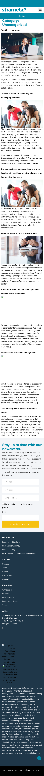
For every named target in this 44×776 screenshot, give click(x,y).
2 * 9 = (5, 512)
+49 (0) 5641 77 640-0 (12, 621)
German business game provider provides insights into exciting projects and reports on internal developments (21, 173)
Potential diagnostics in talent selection (19, 233)
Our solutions (8, 537)
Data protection (34, 770)
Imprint (23, 770)
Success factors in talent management (18, 352)
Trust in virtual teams (10, 30)
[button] (40, 10)
